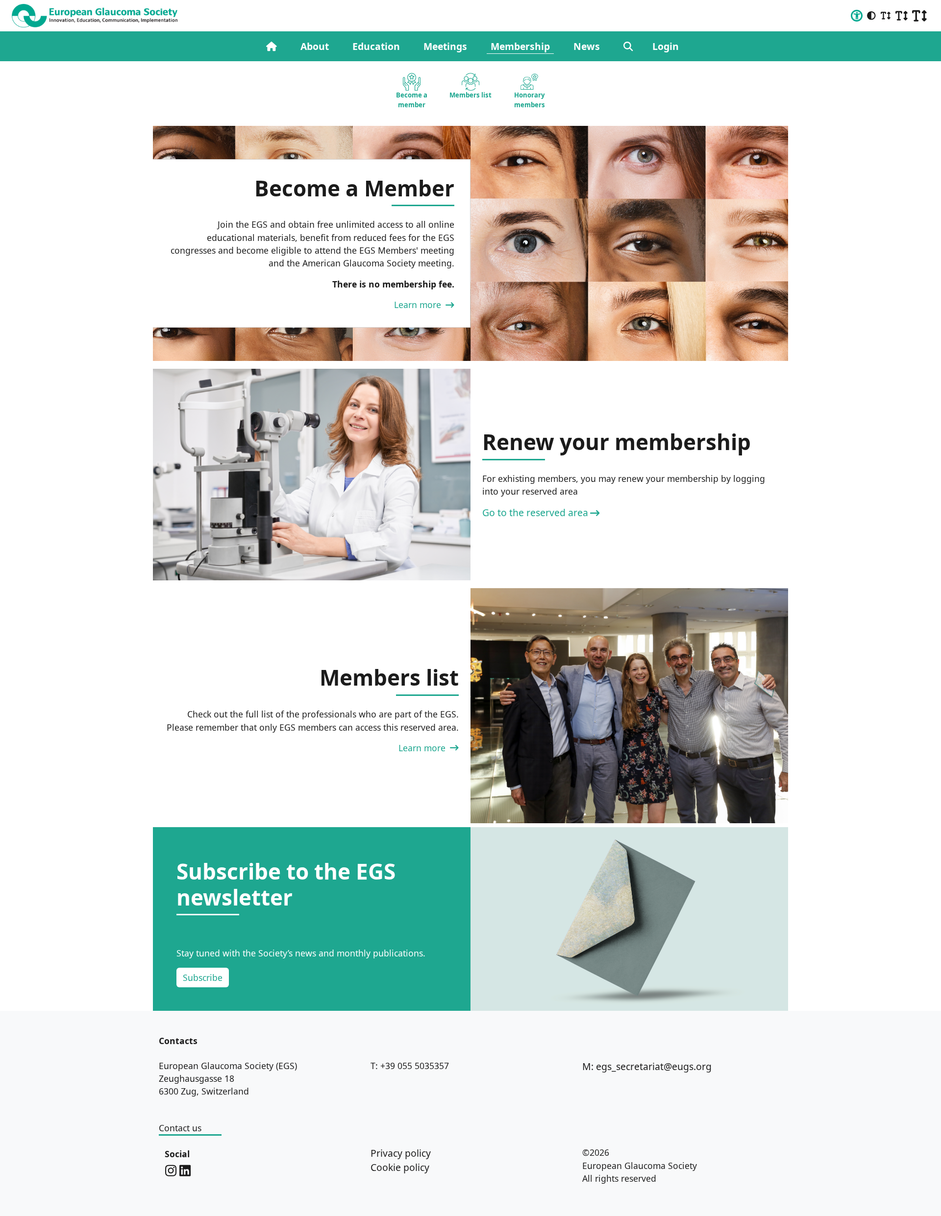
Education (376, 46)
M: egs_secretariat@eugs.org (647, 1066)
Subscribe (203, 977)
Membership (520, 46)
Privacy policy (401, 1153)
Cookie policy (400, 1167)
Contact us (180, 1128)
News (586, 46)
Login (665, 46)
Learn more (419, 304)
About (314, 46)
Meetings (445, 46)
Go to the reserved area (535, 512)
